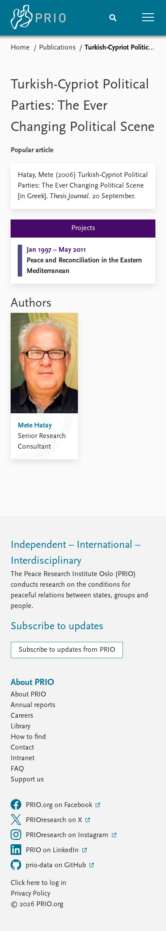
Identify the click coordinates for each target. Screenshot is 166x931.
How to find (28, 737)
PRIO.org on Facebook (60, 805)
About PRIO (28, 694)
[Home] (38, 18)
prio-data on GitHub (57, 865)
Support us (27, 779)
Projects (83, 228)
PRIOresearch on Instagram (68, 835)
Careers (22, 715)
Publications (57, 47)
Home (20, 47)
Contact (22, 747)
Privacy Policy (30, 893)
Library (20, 726)
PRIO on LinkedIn (53, 850)
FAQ (17, 769)
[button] (148, 17)
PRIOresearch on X (55, 820)
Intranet (23, 758)
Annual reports (33, 705)
